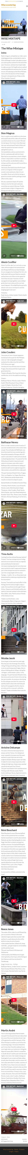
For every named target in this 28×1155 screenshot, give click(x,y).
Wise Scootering (8, 1149)
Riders (17, 1151)
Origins (11, 1151)
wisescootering (19, 42)
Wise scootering (8, 5)
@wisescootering (12, 1)
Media (8, 1137)
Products (22, 1149)
